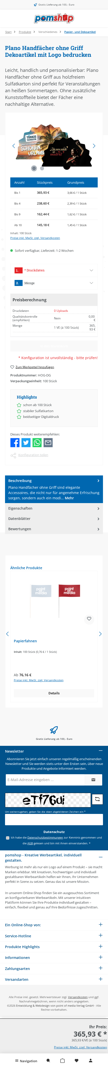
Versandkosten (78, 997)
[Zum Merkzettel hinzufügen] (89, 620)
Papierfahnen (25, 641)
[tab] (54, 489)
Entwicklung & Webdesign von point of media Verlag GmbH (55, 1005)
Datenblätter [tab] (19, 518)
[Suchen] (48, 1061)
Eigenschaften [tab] (20, 508)
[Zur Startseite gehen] (54, 18)
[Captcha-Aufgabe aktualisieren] (97, 799)
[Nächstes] (94, 146)
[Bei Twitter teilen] (26, 442)
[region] (54, 146)
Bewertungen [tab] (19, 528)
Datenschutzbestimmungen (45, 837)
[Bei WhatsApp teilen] (37, 442)
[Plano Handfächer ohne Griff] (54, 146)
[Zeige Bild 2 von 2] (42, 168)
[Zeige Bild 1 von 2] (34, 168)
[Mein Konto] (91, 1061)
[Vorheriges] (14, 146)
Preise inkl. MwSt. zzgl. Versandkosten (35, 238)
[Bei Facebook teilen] (15, 442)
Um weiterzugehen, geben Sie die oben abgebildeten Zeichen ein (45, 811)
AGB (30, 843)
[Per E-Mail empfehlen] (48, 442)
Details (54, 693)
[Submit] (93, 780)
